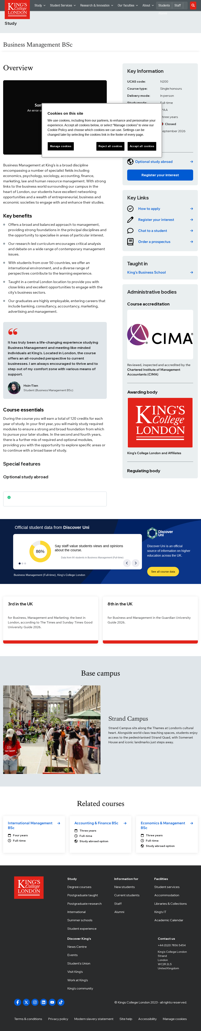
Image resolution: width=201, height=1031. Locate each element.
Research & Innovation (97, 6)
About (149, 6)
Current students (128, 895)
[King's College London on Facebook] (17, 1002)
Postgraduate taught (84, 895)
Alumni (128, 912)
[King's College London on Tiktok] (60, 1002)
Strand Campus (128, 718)
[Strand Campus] (51, 729)
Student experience (84, 928)
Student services (170, 887)
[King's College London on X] (26, 1002)
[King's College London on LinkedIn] (43, 1002)
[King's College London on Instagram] (34, 1002)
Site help (126, 1019)
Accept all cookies (142, 146)
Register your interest (160, 175)
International (84, 912)
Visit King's (80, 972)
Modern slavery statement (93, 1019)
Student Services (64, 6)
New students (128, 887)
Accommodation (170, 895)
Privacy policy (58, 1019)
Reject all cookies (110, 146)
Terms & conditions (28, 1019)
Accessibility (147, 1019)
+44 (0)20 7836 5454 (172, 945)
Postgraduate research (84, 904)
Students (164, 5)
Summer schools (84, 920)
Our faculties (129, 6)
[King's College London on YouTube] (52, 1002)
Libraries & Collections (170, 904)
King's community (80, 988)
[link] (160, 161)
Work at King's (80, 980)
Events (80, 955)
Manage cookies (175, 1019)
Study (41, 6)
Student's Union (80, 963)
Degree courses (84, 887)
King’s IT (170, 912)
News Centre (80, 947)
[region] (102, 130)
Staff (178, 5)
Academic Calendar (170, 920)
